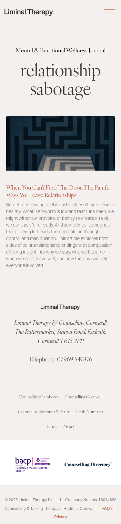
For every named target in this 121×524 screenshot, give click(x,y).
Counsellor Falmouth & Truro (44, 411)
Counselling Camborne (39, 397)
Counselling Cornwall (84, 397)
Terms (51, 426)
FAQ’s (107, 508)
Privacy (68, 426)
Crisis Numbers (89, 411)
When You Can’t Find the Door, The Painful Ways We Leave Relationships (58, 191)
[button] (109, 12)
